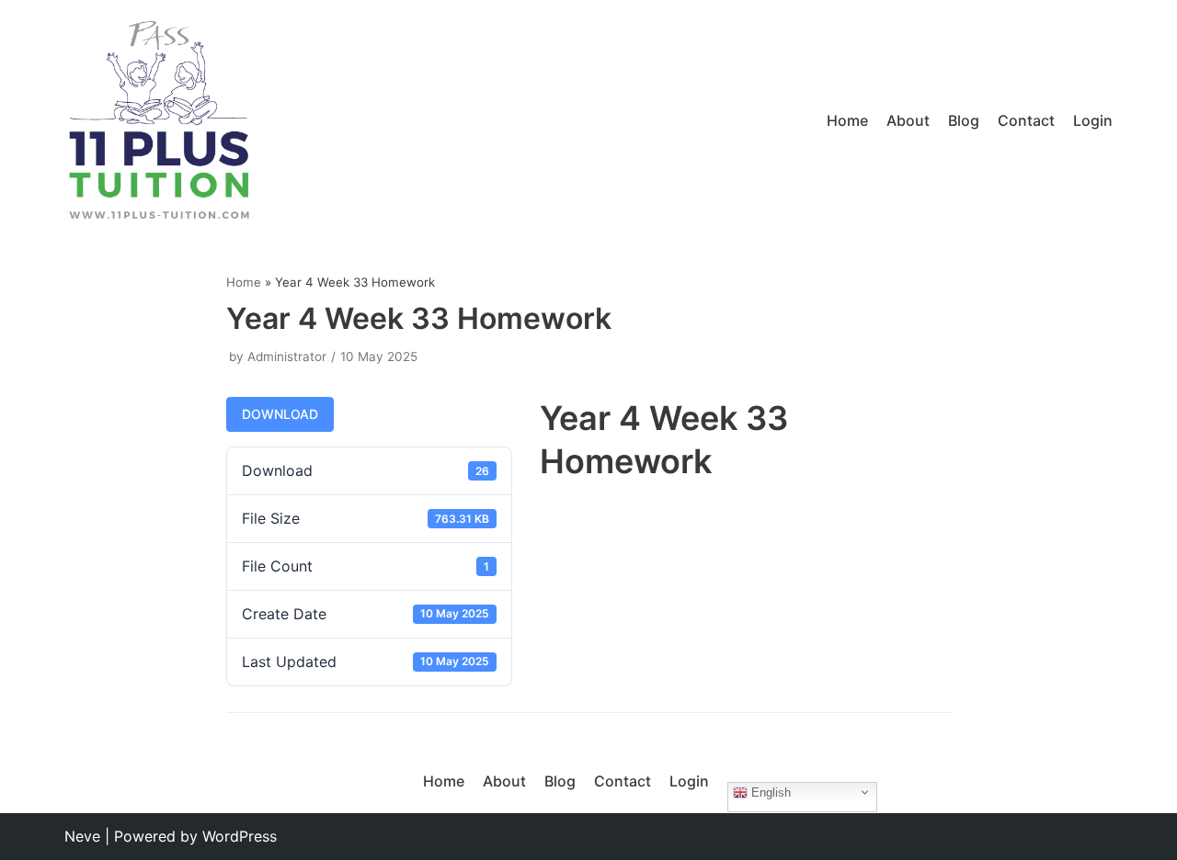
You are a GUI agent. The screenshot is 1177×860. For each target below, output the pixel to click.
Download (280, 414)
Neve (82, 836)
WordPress (239, 836)
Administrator (286, 356)
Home (847, 120)
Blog (963, 120)
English (769, 791)
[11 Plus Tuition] (159, 121)
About (908, 120)
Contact (1026, 120)
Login (1093, 120)
